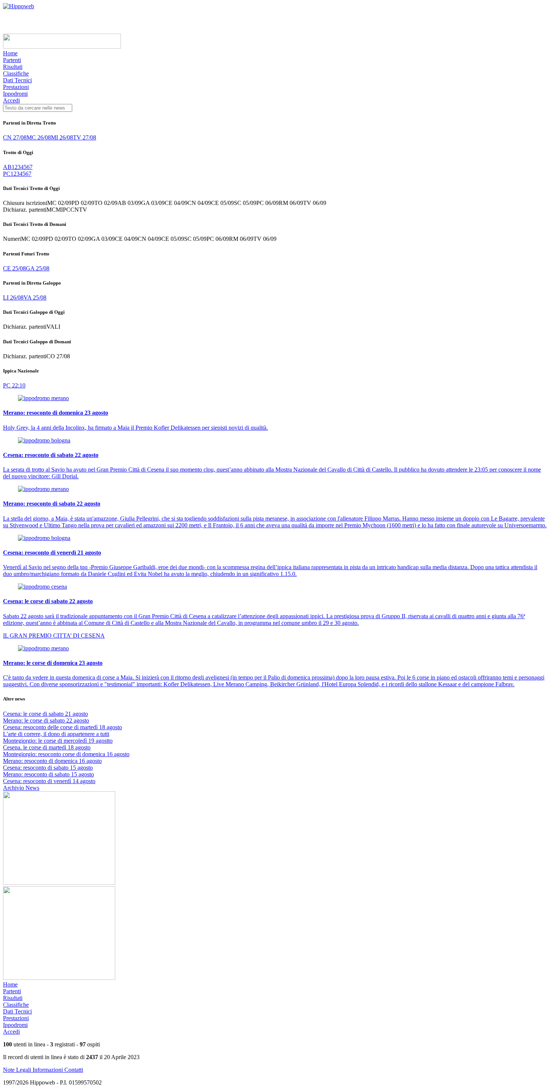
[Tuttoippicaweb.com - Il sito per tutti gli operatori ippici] (62, 46)
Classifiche (16, 73)
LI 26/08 (13, 297)
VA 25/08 (35, 297)
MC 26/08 (39, 137)
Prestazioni (16, 87)
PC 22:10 (14, 385)
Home (10, 53)
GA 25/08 (37, 268)
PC (6, 174)
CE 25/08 (14, 268)
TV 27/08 (84, 137)
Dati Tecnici (17, 80)
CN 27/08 (15, 137)
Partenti (12, 60)
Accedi (11, 100)
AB (7, 167)
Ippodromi (15, 94)
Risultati (12, 67)
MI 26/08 (62, 137)
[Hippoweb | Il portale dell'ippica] (18, 6)
